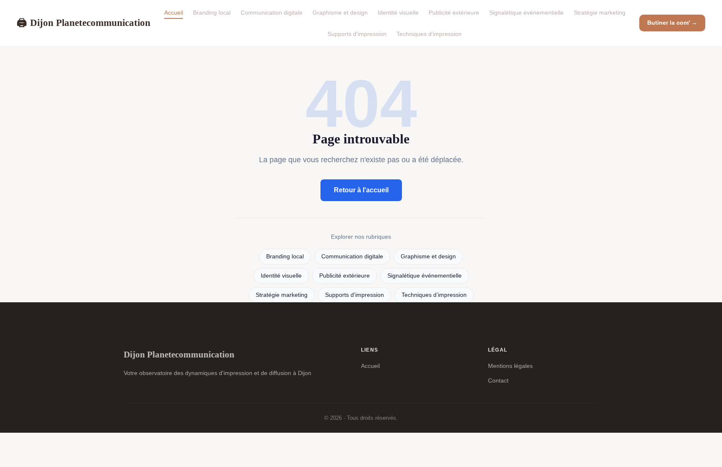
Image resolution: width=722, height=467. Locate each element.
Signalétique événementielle (526, 12)
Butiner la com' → (672, 22)
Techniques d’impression (429, 34)
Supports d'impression (357, 34)
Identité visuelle (398, 12)
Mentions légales (510, 365)
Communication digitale (272, 12)
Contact (498, 380)
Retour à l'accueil (361, 190)
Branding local (212, 12)
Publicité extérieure (454, 12)
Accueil (173, 12)
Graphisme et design (340, 12)
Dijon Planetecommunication (83, 22)
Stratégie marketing (599, 12)
